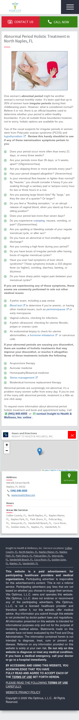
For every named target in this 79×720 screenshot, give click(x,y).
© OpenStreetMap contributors (67, 470)
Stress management (22, 377)
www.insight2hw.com (23, 495)
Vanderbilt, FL (30, 563)
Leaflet (46, 470)
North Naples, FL (28, 552)
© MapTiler (53, 470)
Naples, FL (15, 563)
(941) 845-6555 (18, 490)
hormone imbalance (42, 335)
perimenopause (55, 309)
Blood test (16, 305)
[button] (39, 451)
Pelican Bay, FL (42, 555)
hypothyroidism (13, 136)
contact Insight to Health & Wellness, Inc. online (38, 415)
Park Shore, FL (24, 555)
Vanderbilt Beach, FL (21, 559)
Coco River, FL (42, 559)
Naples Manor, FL (48, 552)
